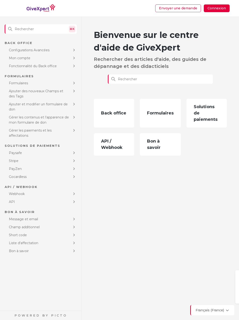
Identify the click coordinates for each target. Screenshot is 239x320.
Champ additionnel (24, 227)
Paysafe (15, 153)
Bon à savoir (19, 251)
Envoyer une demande (178, 8)
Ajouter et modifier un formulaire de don (38, 106)
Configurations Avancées (29, 50)
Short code (18, 235)
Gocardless (18, 177)
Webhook (17, 194)
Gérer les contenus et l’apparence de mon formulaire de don (39, 120)
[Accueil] (41, 8)
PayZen (15, 169)
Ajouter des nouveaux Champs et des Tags (36, 93)
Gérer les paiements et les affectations (30, 133)
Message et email (23, 219)
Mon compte (19, 58)
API (12, 202)
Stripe (13, 161)
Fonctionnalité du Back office (33, 66)
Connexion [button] (216, 8)
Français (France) (210, 310)
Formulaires (18, 83)
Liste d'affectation (23, 243)
